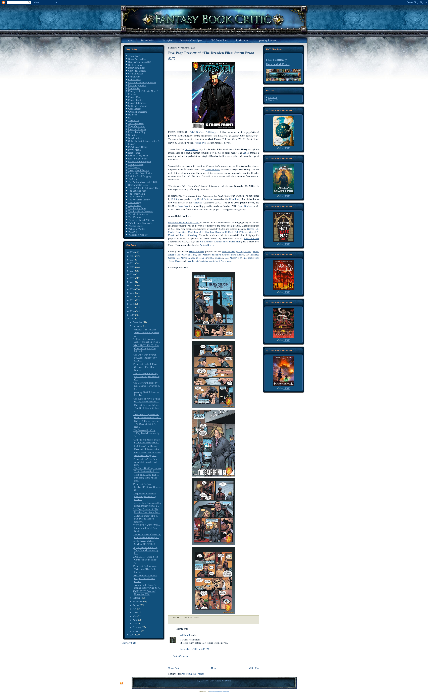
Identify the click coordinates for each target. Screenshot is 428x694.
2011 (132, 307)
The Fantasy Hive (136, 193)
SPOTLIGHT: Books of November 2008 (144, 593)
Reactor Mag (134, 152)
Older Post (254, 668)
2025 (132, 255)
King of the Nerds (136, 126)
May (135, 616)
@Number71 (134, 56)
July (134, 608)
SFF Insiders (134, 167)
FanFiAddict (134, 88)
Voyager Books (135, 225)
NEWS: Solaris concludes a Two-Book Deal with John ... (146, 407)
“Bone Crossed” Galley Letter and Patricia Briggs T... (147, 454)
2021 (132, 270)
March (136, 623)
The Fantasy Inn (136, 196)
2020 (132, 274)
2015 (132, 292)
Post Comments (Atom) (192, 673)
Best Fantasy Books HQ (139, 61)
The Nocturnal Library (139, 199)
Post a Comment (180, 656)
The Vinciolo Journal (138, 214)
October (136, 597)
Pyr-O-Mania (134, 149)
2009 (132, 314)
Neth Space (133, 135)
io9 (129, 117)
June (135, 612)
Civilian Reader (135, 73)
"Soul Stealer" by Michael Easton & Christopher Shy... (147, 447)
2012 (132, 303)
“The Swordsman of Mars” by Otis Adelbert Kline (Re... (147, 536)
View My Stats (129, 642)
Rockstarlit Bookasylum (139, 161)
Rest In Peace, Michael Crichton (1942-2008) (144, 542)
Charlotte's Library (137, 70)
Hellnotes (132, 114)
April (135, 619)
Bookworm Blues (136, 67)
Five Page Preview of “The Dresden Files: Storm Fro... (146, 511)
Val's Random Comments (140, 223)
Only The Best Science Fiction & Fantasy (144, 142)
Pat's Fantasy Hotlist (137, 146)
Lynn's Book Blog (136, 132)
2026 (132, 252)
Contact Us (273, 100)
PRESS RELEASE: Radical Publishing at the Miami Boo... (146, 477)
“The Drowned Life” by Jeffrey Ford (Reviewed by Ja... (146, 433)
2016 (132, 289)
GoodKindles (134, 108)
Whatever (132, 231)
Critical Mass (134, 79)
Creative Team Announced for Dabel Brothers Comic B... (147, 504)
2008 (132, 318)
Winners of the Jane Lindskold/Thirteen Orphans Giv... (147, 487)
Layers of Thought (137, 129)
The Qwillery (134, 205)
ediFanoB (185, 635)
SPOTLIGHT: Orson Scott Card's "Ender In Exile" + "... (146, 559)
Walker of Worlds (136, 228)
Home (214, 668)
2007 (132, 634)
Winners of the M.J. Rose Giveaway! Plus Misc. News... (145, 366)
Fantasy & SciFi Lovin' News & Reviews (143, 93)
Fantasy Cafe (134, 97)
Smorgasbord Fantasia (138, 170)
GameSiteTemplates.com (219, 691)
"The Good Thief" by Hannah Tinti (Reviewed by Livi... (147, 470)
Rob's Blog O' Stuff (137, 158)
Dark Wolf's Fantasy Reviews (142, 82)
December (137, 322)
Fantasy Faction (135, 100)
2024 (132, 259)
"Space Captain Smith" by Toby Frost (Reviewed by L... (145, 550)
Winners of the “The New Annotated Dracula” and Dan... (145, 461)
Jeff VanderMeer (136, 123)
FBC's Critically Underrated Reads (278, 62)
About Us (272, 97)
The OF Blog (134, 202)
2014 (132, 296)
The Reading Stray (137, 208)
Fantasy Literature (136, 102)
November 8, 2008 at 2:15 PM (194, 648)
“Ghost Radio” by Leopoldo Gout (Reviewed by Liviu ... (147, 416)
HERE (287, 148)
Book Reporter (135, 64)
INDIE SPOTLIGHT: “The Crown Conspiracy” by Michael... (146, 348)
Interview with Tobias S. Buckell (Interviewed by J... (147, 586)
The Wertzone (134, 217)
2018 (132, 281)
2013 (132, 300)
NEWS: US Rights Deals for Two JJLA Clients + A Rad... (146, 423)
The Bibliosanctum (137, 190)
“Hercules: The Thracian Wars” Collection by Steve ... (146, 332)
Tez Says (132, 179)
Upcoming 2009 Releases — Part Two (146, 394)
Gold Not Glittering (137, 105)
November (137, 325)
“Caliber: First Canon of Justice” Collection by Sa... (146, 340)
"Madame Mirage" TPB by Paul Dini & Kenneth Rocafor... (145, 518)
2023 (132, 263)
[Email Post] (200, 617)
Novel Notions (135, 138)
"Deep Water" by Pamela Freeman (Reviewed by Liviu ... (144, 496)
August (136, 605)
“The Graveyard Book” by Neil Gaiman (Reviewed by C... (146, 376)
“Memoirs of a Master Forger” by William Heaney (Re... (147, 441)
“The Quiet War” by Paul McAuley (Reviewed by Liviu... (145, 357)
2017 (132, 285)
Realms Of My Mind (138, 155)
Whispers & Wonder (137, 234)
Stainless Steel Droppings (140, 176)
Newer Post (173, 668)
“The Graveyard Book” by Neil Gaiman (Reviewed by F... (146, 385)
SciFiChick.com (135, 164)
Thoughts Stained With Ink (141, 220)
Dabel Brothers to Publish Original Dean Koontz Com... (145, 578)
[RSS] (121, 683)
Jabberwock (133, 120)
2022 (132, 267)
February (137, 627)
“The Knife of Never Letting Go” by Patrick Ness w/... (146, 400)
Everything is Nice (137, 85)
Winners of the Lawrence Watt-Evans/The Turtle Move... (144, 569)
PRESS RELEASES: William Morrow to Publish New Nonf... (147, 528)
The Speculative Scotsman (140, 211)
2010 (132, 311)
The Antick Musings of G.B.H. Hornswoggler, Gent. (143, 183)
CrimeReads (134, 76)
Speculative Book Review (140, 173)
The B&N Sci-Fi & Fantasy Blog (144, 187)
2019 (132, 278)
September (138, 601)
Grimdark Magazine (137, 111)
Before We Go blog (137, 59)
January (136, 630)
